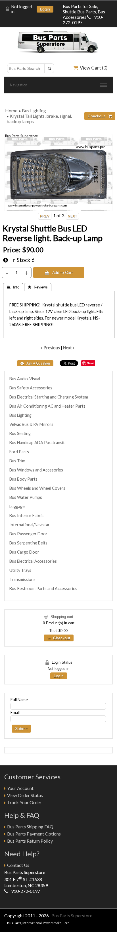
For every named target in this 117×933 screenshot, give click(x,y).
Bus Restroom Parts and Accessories (43, 588)
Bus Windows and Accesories (36, 469)
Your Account (20, 788)
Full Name (19, 699)
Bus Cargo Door (24, 552)
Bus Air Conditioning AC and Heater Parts (47, 406)
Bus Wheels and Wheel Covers (37, 488)
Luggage (17, 506)
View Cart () (93, 68)
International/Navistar (29, 524)
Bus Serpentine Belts (28, 542)
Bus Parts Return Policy (30, 840)
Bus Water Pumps (25, 497)
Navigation (18, 85)
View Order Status (25, 795)
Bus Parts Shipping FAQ (30, 826)
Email (15, 712)
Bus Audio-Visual (24, 378)
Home (11, 110)
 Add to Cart (59, 273)
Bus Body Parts (23, 479)
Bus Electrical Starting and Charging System (48, 397)
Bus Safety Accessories (30, 387)
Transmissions (22, 579)
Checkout (60, 638)
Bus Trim (17, 460)
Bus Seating (20, 433)
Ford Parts (19, 451)
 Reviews (38, 287)
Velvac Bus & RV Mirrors (31, 424)
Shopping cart (62, 617)
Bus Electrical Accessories (33, 561)
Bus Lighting (34, 110)
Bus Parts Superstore (71, 915)
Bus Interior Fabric (26, 515)
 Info (13, 287)
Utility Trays (20, 570)
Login (45, 9)
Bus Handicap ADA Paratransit (37, 442)
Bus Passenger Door (28, 533)
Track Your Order (24, 802)
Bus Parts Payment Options (34, 833)
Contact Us (18, 865)
